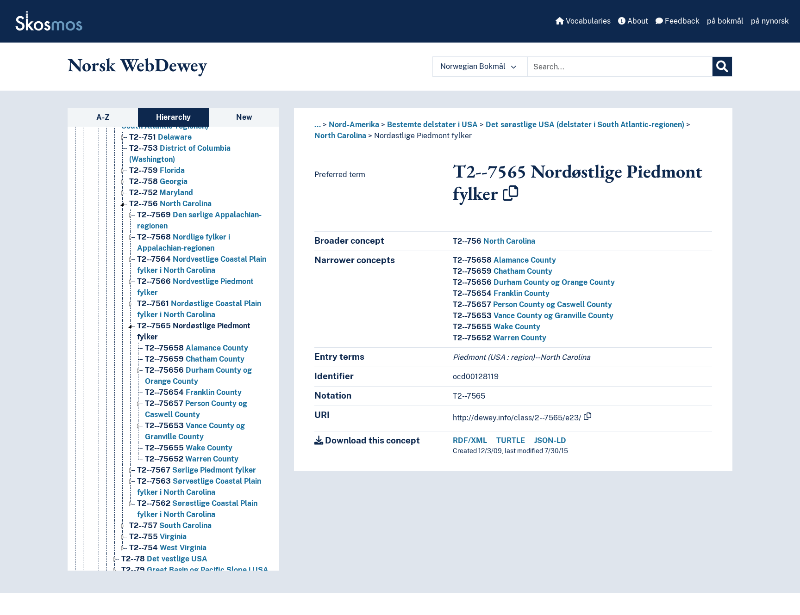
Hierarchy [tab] (173, 117)
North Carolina (170, 203)
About (636, 21)
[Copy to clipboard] (510, 193)
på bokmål (725, 21)
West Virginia (167, 547)
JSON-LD (550, 440)
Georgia (158, 181)
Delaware (160, 137)
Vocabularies (587, 21)
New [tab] (244, 117)
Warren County (191, 459)
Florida (157, 170)
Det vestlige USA (164, 558)
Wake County (188, 447)
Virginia (158, 536)
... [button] (317, 124)
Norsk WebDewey (137, 65)
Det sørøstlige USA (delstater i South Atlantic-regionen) (585, 124)
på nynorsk (770, 21)
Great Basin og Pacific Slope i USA (195, 570)
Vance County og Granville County (533, 315)
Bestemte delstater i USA (432, 124)
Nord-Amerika (354, 124)
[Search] (722, 66)
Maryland (161, 192)
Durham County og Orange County (534, 282)
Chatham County (194, 359)
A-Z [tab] (103, 117)
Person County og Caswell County (532, 304)
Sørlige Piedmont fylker (196, 470)
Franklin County (193, 392)
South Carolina (170, 525)
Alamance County (196, 348)
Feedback (681, 21)
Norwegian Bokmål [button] (473, 66)
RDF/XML (470, 440)
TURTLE (510, 440)
